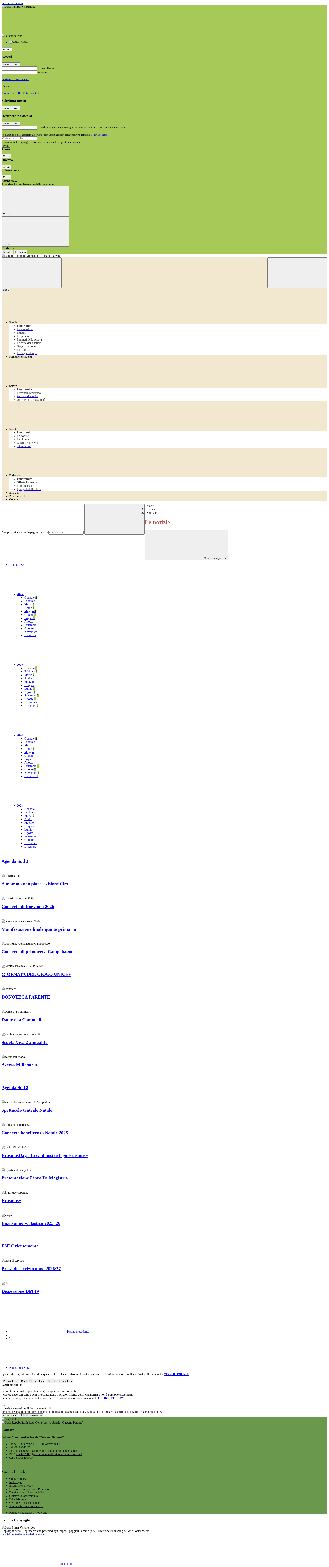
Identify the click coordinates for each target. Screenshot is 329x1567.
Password (43, 72)
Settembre (30, 625)
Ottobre (29, 628)
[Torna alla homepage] (164, 255)
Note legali (15, 1482)
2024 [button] (20, 735)
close (6, 289)
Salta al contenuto (12, 3)
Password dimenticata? (15, 79)
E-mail (42, 127)
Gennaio (30, 597)
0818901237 (22, 1447)
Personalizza (10, 1381)
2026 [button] (20, 594)
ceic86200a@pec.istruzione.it (49, 1454)
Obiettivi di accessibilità (23, 1495)
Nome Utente (46, 68)
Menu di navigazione (215, 558)
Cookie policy (17, 1478)
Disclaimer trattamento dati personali (23, 1534)
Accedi (7, 49)
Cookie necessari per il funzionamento (25, 1408)
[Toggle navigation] (32, 272)
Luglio (29, 618)
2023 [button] (20, 805)
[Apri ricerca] (297, 272)
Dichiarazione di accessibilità (26, 1492)
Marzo (29, 604)
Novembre (30, 631)
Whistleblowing (18, 1499)
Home (148, 506)
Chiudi (6, 156)
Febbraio (29, 601)
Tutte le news (17, 564)
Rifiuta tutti (32, 1381)
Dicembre (30, 635)
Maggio (30, 611)
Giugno (30, 614)
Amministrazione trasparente (26, 1506)
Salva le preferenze (31, 1415)
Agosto (28, 621)
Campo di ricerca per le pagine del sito (25, 532)
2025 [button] (20, 664)
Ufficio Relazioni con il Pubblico (29, 1489)
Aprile (29, 607)
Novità (149, 509)
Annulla (7, 252)
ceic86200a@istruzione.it (48, 1450)
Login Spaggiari (99, 134)
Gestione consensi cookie (24, 1502)
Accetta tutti (60, 1381)
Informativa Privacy (21, 1485)
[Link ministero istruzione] (18, 6)
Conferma (20, 252)
